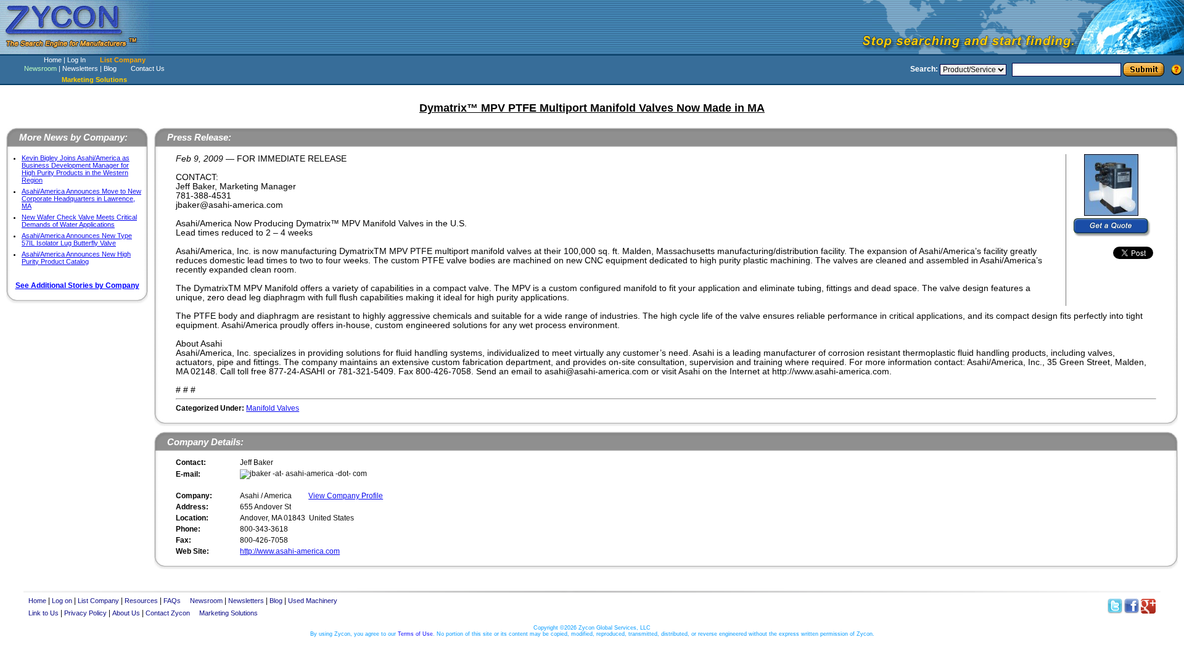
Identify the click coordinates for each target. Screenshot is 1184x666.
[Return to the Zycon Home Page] (77, 51)
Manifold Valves (272, 408)
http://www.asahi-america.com (290, 551)
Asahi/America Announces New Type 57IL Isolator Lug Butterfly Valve (77, 239)
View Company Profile (345, 495)
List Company (123, 60)
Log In (76, 60)
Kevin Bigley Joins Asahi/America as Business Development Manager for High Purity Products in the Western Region (76, 169)
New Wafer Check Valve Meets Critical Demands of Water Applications (79, 220)
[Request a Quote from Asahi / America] (1112, 227)
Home (53, 60)
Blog (110, 68)
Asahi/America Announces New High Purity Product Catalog (76, 257)
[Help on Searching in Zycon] (1176, 69)
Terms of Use (415, 634)
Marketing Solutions (228, 613)
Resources (141, 600)
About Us (126, 613)
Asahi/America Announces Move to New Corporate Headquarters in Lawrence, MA (81, 198)
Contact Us (148, 68)
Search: (924, 69)
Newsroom (40, 68)
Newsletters (80, 68)
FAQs (172, 600)
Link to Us (43, 613)
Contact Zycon (168, 613)
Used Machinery (312, 600)
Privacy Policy (85, 613)
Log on (62, 600)
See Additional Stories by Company (77, 285)
